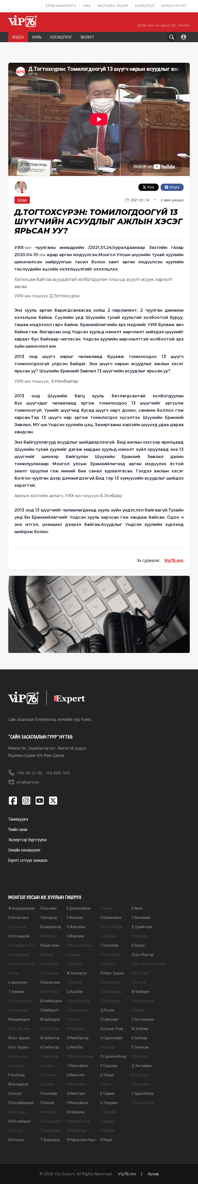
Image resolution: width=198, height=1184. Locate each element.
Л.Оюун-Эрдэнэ (112, 972)
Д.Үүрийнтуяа (141, 926)
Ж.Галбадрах (50, 1019)
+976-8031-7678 (57, 772)
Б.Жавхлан (75, 917)
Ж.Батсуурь (17, 1111)
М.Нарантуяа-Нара (81, 1139)
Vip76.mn (174, 560)
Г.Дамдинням (50, 1130)
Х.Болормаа (49, 963)
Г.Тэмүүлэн (108, 1111)
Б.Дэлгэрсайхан (78, 908)
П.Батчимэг (48, 908)
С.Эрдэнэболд (142, 1093)
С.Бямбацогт (49, 1009)
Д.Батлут (15, 1093)
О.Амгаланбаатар (21, 963)
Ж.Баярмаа (48, 935)
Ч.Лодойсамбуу (78, 1000)
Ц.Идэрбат (75, 991)
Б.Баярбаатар (50, 926)
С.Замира (73, 954)
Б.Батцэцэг (16, 1139)
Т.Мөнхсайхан (77, 1065)
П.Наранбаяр (76, 1130)
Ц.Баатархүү (17, 1009)
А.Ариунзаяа (17, 982)
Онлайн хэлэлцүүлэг (24, 850)
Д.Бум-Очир (49, 991)
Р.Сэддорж (108, 1065)
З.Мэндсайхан (77, 1102)
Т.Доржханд (50, 1139)
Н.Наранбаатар (78, 1121)
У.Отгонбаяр (110, 954)
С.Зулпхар (74, 982)
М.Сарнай (107, 1047)
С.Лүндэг (73, 1019)
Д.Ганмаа (47, 1084)
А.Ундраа (107, 1121)
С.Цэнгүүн (138, 982)
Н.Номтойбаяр (111, 926)
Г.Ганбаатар (49, 1056)
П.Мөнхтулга (76, 1084)
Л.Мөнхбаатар (78, 1037)
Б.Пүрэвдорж (110, 1000)
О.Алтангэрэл (18, 917)
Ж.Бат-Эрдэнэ (19, 1037)
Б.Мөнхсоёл (76, 1074)
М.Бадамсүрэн (19, 1019)
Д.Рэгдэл (107, 1009)
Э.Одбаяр (107, 935)
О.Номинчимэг (111, 917)
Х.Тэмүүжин (109, 1102)
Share (174, 187)
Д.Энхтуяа (139, 1056)
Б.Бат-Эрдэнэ (18, 1047)
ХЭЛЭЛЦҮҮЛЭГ (61, 37)
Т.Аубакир (16, 991)
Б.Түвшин (107, 1093)
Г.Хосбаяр (139, 935)
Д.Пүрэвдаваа (111, 991)
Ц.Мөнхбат (75, 1047)
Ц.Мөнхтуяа (76, 1093)
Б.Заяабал (74, 963)
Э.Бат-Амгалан (19, 1028)
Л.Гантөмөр (48, 1093)
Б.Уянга (136, 908)
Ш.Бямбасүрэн (51, 1000)
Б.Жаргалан (75, 935)
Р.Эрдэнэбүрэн (142, 1102)
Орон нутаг (174, 5)
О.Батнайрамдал (21, 1102)
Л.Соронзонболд (113, 1056)
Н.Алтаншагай (18, 935)
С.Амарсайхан (18, 954)
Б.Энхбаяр (139, 1037)
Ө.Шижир (138, 1009)
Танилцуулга (18, 819)
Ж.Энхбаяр (139, 1028)
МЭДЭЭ (18, 37)
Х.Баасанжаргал (20, 1000)
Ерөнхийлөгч (60, 5)
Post (150, 187)
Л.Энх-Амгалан (142, 1019)
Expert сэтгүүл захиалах (27, 860)
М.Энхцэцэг (139, 1074)
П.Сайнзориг (109, 1019)
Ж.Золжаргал (77, 972)
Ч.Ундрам (107, 1130)
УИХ (86, 5)
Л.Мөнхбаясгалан (80, 1056)
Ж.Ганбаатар (50, 1037)
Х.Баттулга (16, 1130)
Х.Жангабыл (76, 926)
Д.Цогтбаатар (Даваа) (148, 963)
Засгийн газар (112, 5)
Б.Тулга (105, 1084)
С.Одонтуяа (109, 945)
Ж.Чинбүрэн (140, 991)
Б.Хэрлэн (138, 945)
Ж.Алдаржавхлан (21, 908)
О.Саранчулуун (111, 1037)
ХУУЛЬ (37, 37)
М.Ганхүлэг (48, 1111)
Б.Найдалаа (76, 1111)
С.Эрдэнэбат (141, 1084)
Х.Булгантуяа (50, 982)
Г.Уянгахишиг (141, 917)
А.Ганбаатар (49, 1047)
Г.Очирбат (108, 963)
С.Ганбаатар (49, 1028)
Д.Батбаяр (16, 1065)
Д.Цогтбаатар (142, 954)
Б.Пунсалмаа (109, 982)
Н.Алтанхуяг (17, 926)
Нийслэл (145, 5)
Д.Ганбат (47, 1065)
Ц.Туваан (107, 1074)
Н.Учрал (106, 1139)
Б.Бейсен (46, 954)
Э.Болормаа (49, 972)
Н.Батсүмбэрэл (19, 1121)
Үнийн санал (17, 829)
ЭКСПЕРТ (87, 37)
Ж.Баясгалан (49, 945)
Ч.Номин (106, 908)
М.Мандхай (75, 1028)
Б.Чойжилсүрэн (142, 1000)
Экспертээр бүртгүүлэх (27, 839)
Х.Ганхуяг (47, 1102)
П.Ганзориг (48, 1074)
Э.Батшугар (48, 917)
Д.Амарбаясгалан (21, 945)
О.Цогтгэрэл (140, 972)
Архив (153, 1173)
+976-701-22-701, (29, 772)
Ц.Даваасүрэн (50, 1121)
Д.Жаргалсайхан (79, 945)
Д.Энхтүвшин (141, 1065)
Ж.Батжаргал (18, 1084)
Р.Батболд (16, 1074)
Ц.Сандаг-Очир (111, 1028)
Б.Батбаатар (17, 1056)
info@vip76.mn (27, 782)
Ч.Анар (13, 972)
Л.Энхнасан (140, 1047)
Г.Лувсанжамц (77, 1009)
